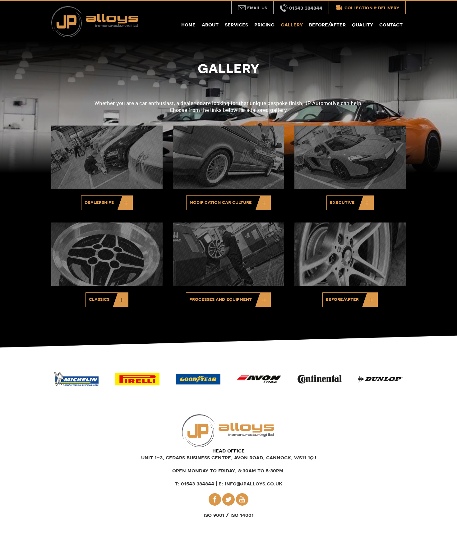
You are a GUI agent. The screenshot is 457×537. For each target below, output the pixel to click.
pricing (264, 24)
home (188, 24)
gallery (292, 24)
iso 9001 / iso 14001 (229, 515)
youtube (242, 499)
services (236, 24)
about (210, 24)
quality (362, 24)
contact (391, 24)
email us (257, 8)
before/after (327, 24)
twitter (228, 499)
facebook (215, 499)
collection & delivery (371, 8)
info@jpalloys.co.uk (253, 483)
